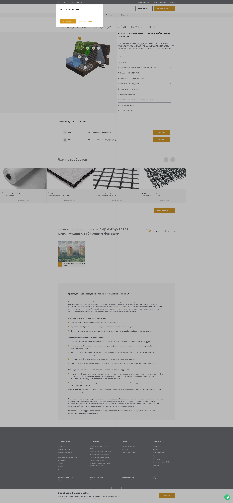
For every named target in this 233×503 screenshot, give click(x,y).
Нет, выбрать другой (86, 21)
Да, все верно (68, 21)
